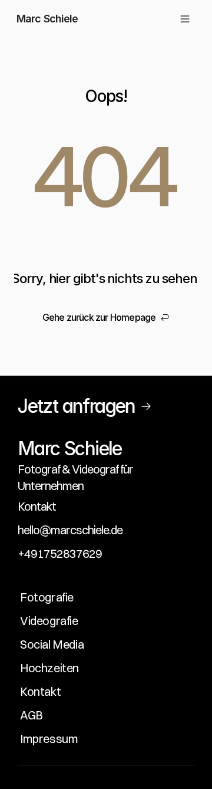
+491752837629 (60, 553)
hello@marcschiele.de (70, 529)
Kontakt (37, 506)
